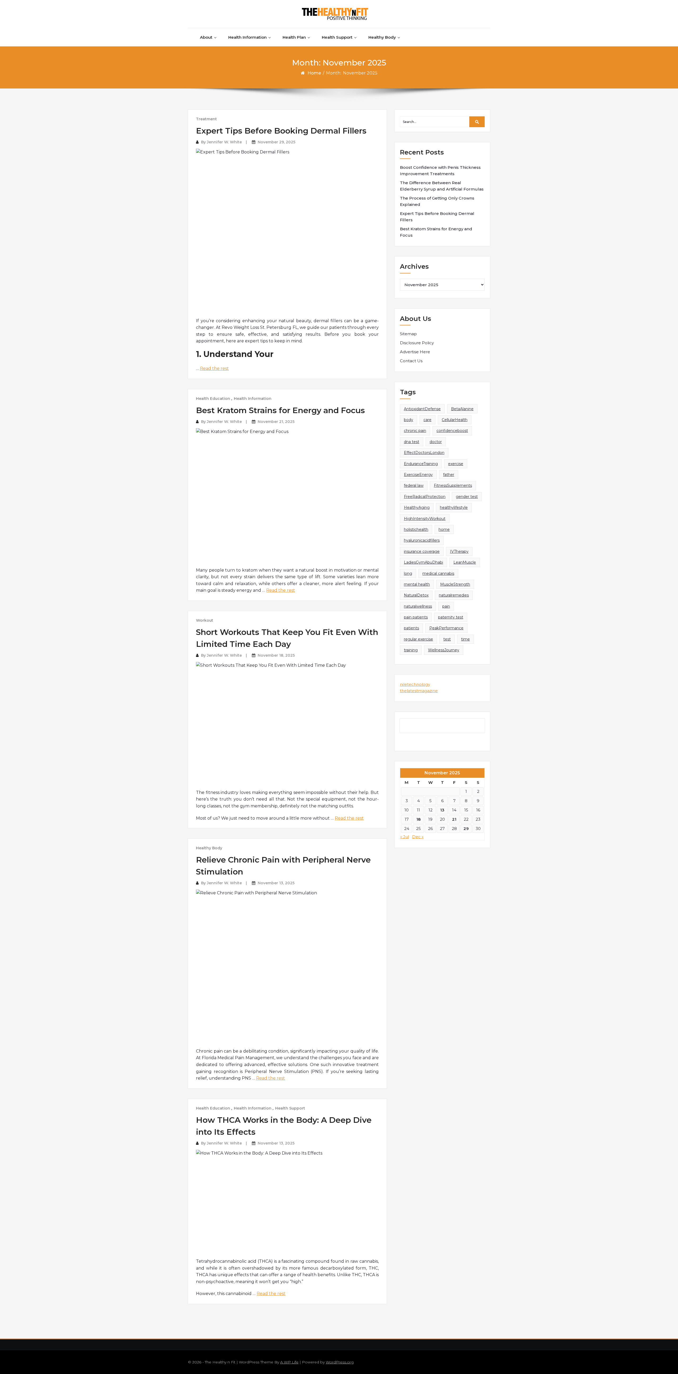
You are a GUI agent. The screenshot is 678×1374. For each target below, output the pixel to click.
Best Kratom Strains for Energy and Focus (280, 410)
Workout (204, 620)
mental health (417, 584)
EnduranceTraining (421, 463)
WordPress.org (340, 1362)
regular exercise (418, 639)
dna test (411, 441)
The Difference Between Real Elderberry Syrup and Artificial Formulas (442, 186)
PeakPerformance (446, 628)
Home (314, 73)
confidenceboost (452, 430)
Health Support (337, 37)
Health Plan (294, 37)
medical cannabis (438, 573)
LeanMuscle (464, 562)
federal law (413, 485)
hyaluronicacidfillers (422, 540)
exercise (455, 463)
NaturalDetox (416, 595)
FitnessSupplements (453, 485)
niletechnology (415, 684)
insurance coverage (422, 551)
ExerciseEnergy (418, 474)
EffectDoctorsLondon (424, 452)
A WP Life (289, 1362)
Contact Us (411, 360)
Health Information (247, 37)
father (448, 474)
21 (454, 819)
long (408, 573)
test (447, 639)
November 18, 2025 (276, 655)
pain (446, 606)
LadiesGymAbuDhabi (423, 562)
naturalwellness (418, 606)
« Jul (404, 836)
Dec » (417, 836)
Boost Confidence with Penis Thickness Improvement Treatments (440, 170)
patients (411, 628)
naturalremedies (454, 595)
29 (466, 828)
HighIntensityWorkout (424, 518)
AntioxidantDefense (422, 409)
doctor (436, 441)
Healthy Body (382, 37)
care (427, 419)
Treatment (206, 119)
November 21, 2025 (276, 421)
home (444, 529)
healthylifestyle (454, 507)
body (408, 419)
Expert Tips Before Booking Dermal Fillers (281, 131)
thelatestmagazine (419, 690)
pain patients (416, 617)
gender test (467, 496)
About (206, 37)
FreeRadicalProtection (424, 496)
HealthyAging (417, 507)
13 (442, 809)
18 (418, 819)
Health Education (213, 398)
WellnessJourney (443, 650)
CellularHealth (454, 419)
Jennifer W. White (224, 142)
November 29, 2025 (276, 142)
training (411, 650)
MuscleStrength (455, 584)
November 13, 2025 (276, 883)
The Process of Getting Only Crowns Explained (437, 201)
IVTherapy (459, 551)
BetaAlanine (462, 409)
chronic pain (415, 430)
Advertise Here (415, 351)
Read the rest (214, 368)
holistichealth (416, 529)
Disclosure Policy (417, 342)
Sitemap (408, 333)
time (465, 639)
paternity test (450, 617)
